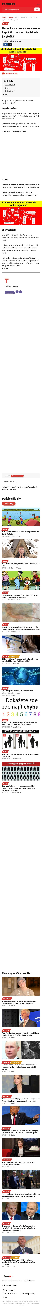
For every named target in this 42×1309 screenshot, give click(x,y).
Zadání (7, 88)
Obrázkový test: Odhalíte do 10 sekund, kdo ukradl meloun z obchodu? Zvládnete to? (20, 596)
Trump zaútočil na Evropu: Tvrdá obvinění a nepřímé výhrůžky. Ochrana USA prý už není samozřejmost (20, 1132)
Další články (9, 504)
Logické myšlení (10, 85)
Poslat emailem (17, 476)
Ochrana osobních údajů (9, 1294)
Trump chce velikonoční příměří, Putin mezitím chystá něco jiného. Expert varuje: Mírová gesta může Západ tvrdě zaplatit (19, 1228)
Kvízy (11, 17)
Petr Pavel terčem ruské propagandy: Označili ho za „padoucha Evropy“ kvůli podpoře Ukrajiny (20, 1034)
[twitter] (10, 44)
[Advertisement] (21, 155)
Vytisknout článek (12, 73)
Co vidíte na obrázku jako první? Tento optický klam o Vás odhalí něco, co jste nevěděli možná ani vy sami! (21, 628)
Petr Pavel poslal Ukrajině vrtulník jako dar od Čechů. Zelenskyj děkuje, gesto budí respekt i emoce (21, 1195)
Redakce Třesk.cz (8, 41)
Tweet (7, 476)
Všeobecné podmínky (27, 1294)
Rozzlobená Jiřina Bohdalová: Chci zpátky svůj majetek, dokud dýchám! (18, 1163)
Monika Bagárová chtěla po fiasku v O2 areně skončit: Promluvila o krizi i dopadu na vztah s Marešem (21, 1100)
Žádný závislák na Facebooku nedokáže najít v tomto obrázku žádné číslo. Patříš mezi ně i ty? (20, 660)
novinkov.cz (12, 482)
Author (7, 94)
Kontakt (4, 1297)
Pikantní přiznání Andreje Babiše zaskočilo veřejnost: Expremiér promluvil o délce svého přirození (18, 1262)
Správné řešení (9, 91)
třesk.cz (4, 17)
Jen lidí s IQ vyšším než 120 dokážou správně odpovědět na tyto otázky (17, 692)
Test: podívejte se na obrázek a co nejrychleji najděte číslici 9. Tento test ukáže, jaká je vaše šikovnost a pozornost (18, 788)
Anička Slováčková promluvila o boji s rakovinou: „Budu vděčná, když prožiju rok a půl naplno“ (19, 1002)
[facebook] (5, 44)
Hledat (37, 9)
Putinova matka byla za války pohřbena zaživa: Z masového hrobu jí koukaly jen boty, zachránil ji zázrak (19, 1067)
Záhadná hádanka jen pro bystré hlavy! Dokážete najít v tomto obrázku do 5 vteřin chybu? (19, 723)
